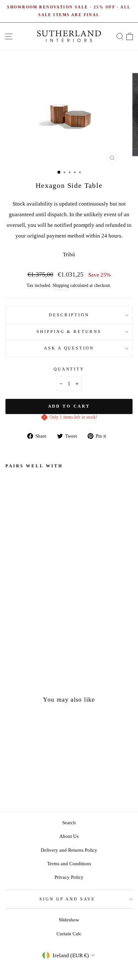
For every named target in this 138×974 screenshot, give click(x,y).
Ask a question (69, 348)
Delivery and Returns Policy (69, 850)
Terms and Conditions (69, 863)
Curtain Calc (69, 933)
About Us (69, 836)
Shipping (61, 285)
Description (69, 314)
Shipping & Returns (69, 331)
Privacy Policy (69, 877)
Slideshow (69, 919)
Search (69, 822)
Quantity (69, 369)
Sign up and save (67, 899)
